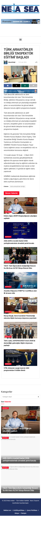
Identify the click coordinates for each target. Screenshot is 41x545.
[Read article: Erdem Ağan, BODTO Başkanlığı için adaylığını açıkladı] (20, 205)
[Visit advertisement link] (20, 91)
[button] (20, 39)
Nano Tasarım (34, 500)
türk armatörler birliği (17, 186)
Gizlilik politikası (18, 510)
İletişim (23, 513)
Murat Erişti (11, 62)
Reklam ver (7, 510)
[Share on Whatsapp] (25, 85)
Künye (17, 513)
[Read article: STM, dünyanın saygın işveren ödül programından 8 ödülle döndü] (20, 357)
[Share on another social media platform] (33, 85)
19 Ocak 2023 (22, 62)
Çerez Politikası (32, 510)
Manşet (8, 212)
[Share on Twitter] (16, 85)
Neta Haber (11, 500)
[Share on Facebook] (8, 85)
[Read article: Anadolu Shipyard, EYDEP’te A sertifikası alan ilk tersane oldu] (20, 280)
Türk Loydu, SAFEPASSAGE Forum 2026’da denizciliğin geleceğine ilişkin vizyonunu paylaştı (19, 343)
